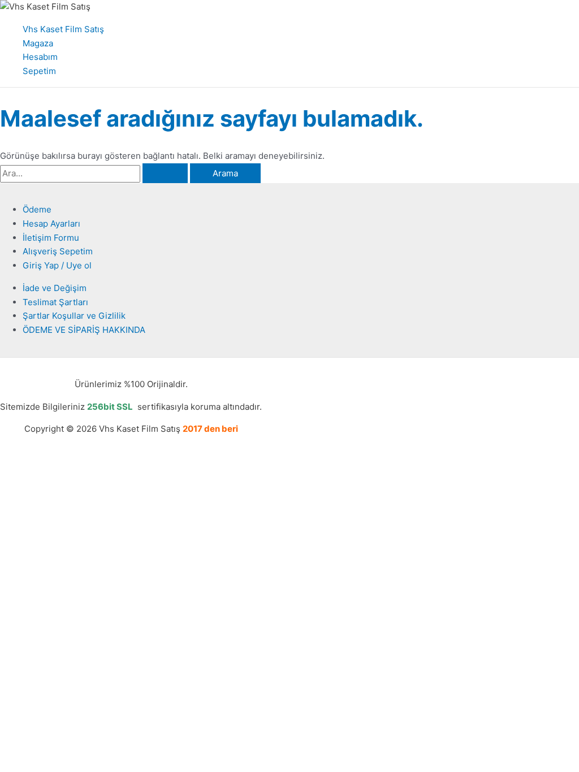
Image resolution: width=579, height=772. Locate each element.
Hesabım (40, 56)
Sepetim (39, 71)
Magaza (38, 43)
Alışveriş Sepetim (58, 251)
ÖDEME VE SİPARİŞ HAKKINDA (84, 329)
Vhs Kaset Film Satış (63, 29)
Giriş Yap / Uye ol (57, 265)
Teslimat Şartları (55, 302)
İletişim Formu (51, 237)
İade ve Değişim (55, 288)
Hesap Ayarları (51, 223)
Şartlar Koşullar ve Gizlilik (74, 315)
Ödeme (37, 209)
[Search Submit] (165, 173)
